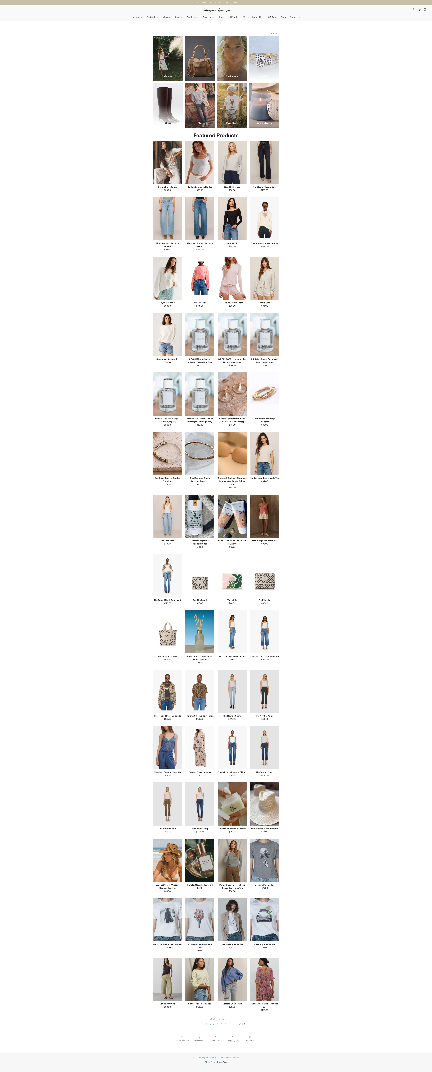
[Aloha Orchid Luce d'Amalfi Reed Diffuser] (199, 631)
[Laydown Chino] (167, 979)
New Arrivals (137, 17)
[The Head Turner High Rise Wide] (199, 218)
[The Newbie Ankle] (264, 691)
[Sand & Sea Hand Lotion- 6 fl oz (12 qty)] (232, 516)
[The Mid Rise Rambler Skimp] (232, 747)
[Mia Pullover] (199, 278)
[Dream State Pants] (167, 162)
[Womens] (168, 54)
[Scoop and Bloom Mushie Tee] (199, 919)
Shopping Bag (233, 1040)
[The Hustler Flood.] (167, 804)
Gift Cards (272, 17)
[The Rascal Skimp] (199, 804)
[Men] (200, 101)
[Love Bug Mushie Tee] (264, 919)
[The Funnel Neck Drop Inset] (167, 575)
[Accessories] (200, 54)
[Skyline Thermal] (167, 278)
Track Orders (216, 1040)
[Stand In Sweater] (232, 162)
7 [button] (225, 1024)
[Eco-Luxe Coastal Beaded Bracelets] (167, 453)
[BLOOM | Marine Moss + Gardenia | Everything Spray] (199, 334)
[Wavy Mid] (232, 575)
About (283, 17)
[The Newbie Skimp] (232, 691)
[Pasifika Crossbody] (167, 631)
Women (166, 17)
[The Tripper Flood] (264, 747)
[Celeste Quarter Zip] (232, 979)
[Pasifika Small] (199, 575)
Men (245, 17)
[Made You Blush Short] (232, 278)
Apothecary (192, 17)
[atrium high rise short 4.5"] (264, 516)
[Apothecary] (232, 54)
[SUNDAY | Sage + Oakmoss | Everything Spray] (264, 334)
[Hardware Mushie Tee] (232, 919)
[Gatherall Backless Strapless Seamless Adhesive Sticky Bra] (232, 453)
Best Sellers (152, 17)
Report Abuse (222, 1062)
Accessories (209, 17)
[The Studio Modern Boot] (264, 162)
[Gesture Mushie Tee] (264, 860)
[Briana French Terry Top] (199, 979)
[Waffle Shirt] (264, 278)
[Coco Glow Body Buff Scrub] (232, 804)
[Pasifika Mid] (264, 575)
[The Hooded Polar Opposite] (167, 691)
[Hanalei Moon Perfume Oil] (199, 860)
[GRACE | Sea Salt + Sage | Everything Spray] (167, 394)
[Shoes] (168, 101)
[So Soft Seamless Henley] (199, 162)
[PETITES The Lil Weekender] (232, 631)
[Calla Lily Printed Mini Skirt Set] (264, 979)
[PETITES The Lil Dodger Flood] (264, 631)
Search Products (182, 1040)
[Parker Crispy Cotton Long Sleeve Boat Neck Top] (232, 860)
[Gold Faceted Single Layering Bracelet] (199, 453)
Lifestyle (234, 17)
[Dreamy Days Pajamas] (199, 747)
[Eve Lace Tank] (167, 516)
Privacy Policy (210, 1062)
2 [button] (206, 1024)
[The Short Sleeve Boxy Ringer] (199, 691)
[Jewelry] (264, 54)
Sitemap (236, 1058)
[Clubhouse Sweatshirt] (167, 334)
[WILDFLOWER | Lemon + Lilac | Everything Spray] (232, 334)
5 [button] (217, 1024)
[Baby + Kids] (232, 101)
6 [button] (221, 1024)
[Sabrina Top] (232, 218)
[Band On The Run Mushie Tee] (167, 919)
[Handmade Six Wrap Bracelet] (264, 394)
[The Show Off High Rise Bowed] (167, 218)
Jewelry (178, 17)
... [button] (229, 1024)
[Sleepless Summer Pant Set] (167, 747)
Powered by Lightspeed (216, 1066)
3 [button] (210, 1024)
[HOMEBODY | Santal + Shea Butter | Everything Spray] (199, 394)
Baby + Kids (258, 17)
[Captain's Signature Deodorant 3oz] (199, 516)
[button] (216, 10)
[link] (216, 2)
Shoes (222, 17)
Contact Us (295, 17)
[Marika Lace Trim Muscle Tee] (264, 453)
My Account (199, 1040)
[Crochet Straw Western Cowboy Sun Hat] (167, 860)
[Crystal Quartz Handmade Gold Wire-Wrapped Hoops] (232, 394)
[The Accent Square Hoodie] (264, 218)
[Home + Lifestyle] (264, 101)
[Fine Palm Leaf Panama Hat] (264, 804)
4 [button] (213, 1024)
